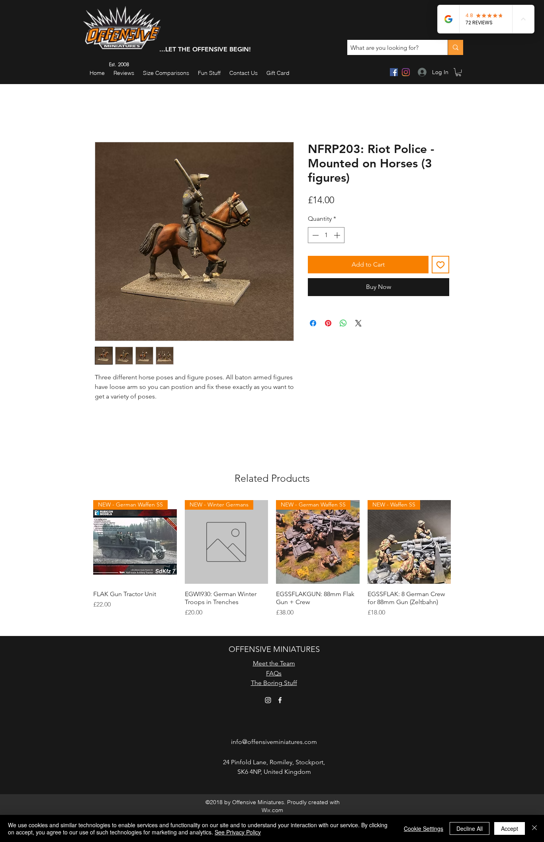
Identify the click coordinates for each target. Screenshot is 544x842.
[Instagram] (406, 72)
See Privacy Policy (238, 832)
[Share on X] (358, 323)
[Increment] (337, 235)
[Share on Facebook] (313, 323)
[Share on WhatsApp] (343, 323)
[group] (272, 563)
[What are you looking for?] (455, 47)
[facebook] (394, 72)
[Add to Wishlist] (440, 264)
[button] (209, 73)
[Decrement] (314, 235)
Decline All (469, 828)
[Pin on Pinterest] (328, 323)
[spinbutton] (326, 235)
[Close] (534, 828)
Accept (509, 828)
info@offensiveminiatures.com (274, 742)
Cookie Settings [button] (423, 828)
